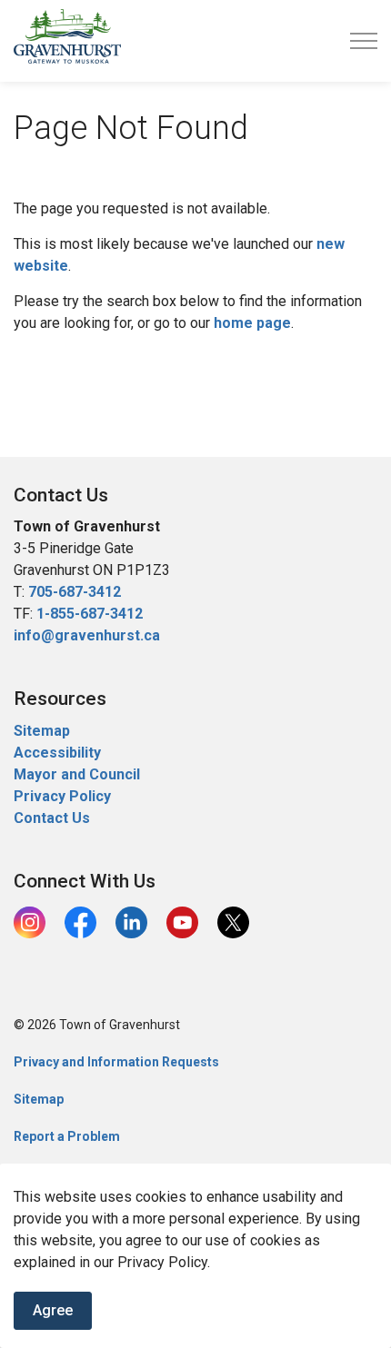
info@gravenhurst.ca (87, 635)
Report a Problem (67, 1136)
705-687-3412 (74, 591)
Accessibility (57, 752)
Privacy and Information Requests (116, 1062)
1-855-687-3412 (89, 613)
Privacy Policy (62, 796)
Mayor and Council (79, 774)
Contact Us (52, 818)
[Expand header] (363, 41)
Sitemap (42, 730)
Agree (53, 1310)
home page (252, 323)
